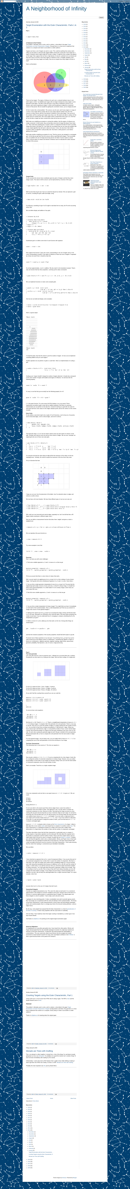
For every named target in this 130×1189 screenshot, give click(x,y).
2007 (29, 1163)
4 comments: (51, 1043)
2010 (29, 1130)
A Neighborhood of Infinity (56, 8)
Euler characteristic (59, 824)
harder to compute (65, 837)
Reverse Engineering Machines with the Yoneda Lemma (96, 151)
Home (51, 1098)
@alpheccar (37, 918)
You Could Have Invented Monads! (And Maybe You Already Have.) (92, 95)
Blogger (75, 1177)
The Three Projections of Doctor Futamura (96, 162)
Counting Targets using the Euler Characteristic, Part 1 (49, 995)
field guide (41, 1056)
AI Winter (70, 934)
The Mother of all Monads (96, 111)
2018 (29, 1115)
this (45, 1065)
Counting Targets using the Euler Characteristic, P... (41, 1154)
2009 (29, 1159)
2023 (29, 1111)
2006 (29, 1165)
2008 (29, 1161)
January (31, 1150)
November (31, 1134)
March (30, 1146)
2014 (29, 1121)
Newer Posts (30, 1098)
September (31, 1136)
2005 (29, 1167)
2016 (29, 1119)
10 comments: (51, 988)
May (30, 1142)
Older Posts (73, 1098)
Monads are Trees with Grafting (39, 1051)
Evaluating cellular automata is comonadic (93, 172)
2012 (29, 1126)
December (31, 1132)
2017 (29, 1117)
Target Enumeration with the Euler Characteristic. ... (41, 1152)
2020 (29, 1113)
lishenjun (64, 1177)
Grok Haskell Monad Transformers (91, 131)
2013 (29, 1124)
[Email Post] (57, 988)
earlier (43, 826)
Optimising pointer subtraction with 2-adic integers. (95, 182)
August (31, 1138)
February (31, 1148)
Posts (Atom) (36, 1101)
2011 (29, 1128)
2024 (29, 1109)
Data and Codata (87, 103)
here (71, 826)
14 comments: (50, 1094)
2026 (29, 1107)
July (30, 1140)
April (30, 1144)
